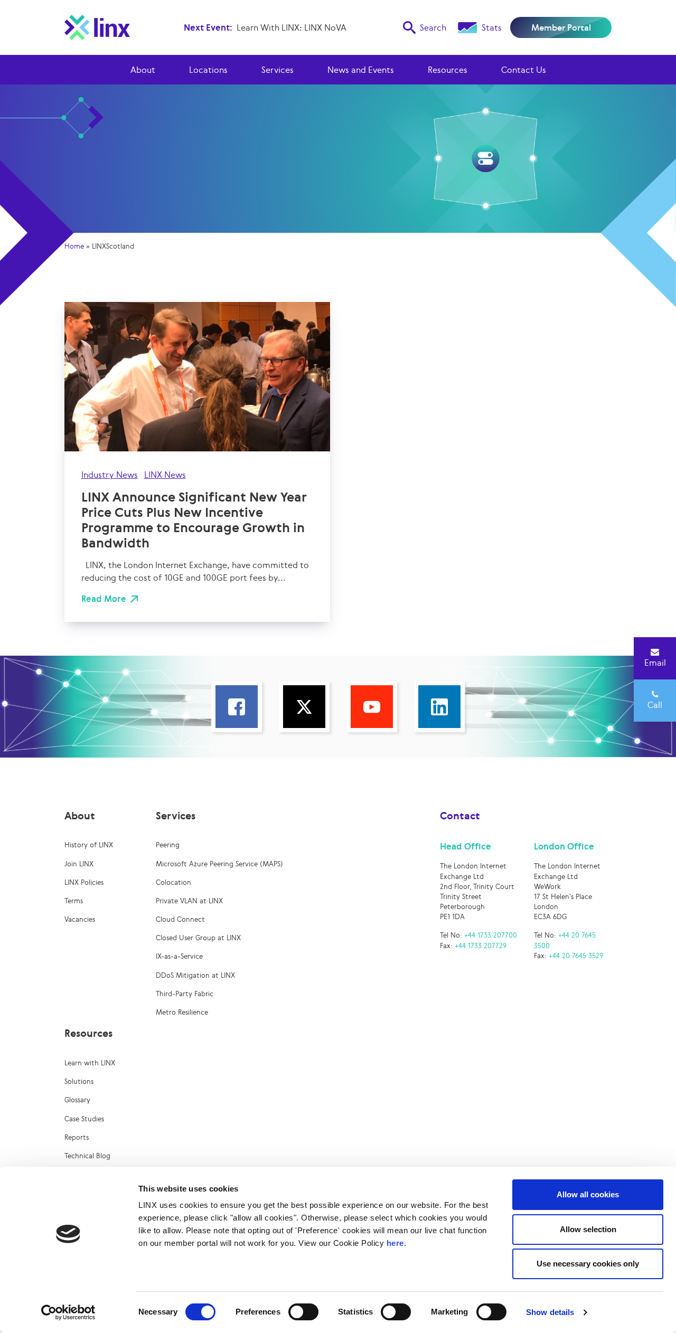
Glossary (77, 1099)
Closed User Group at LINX (198, 937)
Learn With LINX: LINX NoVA (291, 27)
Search (433, 27)
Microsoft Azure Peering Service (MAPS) (219, 863)
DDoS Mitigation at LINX (195, 975)
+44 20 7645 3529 (576, 955)
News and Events (360, 69)
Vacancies (79, 919)
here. (397, 1243)
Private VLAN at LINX (189, 900)
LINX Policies (84, 882)
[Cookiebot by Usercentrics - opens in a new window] (68, 1312)
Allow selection (588, 1229)
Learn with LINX (89, 1062)
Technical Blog (87, 1155)
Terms (73, 900)
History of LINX (88, 844)
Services (277, 69)
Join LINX (78, 863)
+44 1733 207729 (480, 945)
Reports (76, 1137)
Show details (550, 1312)
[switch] (303, 1311)
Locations (208, 69)
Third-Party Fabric (184, 993)
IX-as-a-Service (179, 956)
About (142, 69)
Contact (460, 816)
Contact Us (523, 69)
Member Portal (561, 27)
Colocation (173, 882)
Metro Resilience (182, 1012)
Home (74, 246)
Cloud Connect (180, 919)
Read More (103, 598)
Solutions (78, 1081)
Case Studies (84, 1118)
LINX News (165, 474)
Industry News (109, 474)
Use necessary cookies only (588, 1263)
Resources (447, 69)
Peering (168, 844)
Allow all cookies (588, 1194)
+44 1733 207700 (490, 935)
